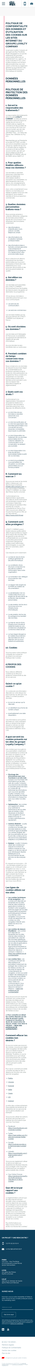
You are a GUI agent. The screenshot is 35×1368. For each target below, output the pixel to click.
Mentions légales (8, 1345)
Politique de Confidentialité (11, 1348)
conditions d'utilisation (17, 1364)
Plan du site (6, 1353)
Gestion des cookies (9, 1350)
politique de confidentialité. (16, 1323)
